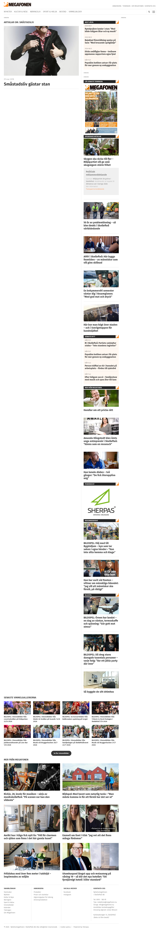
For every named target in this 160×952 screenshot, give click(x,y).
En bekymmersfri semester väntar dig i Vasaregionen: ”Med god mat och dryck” (99, 293)
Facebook (67, 892)
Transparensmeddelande (95, 189)
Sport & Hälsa (50, 11)
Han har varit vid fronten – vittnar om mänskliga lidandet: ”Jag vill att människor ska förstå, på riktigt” (101, 585)
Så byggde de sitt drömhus (99, 691)
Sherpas (86, 927)
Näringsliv (35, 11)
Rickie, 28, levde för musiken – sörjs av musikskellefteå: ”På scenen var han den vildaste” (27, 797)
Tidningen (126, 6)
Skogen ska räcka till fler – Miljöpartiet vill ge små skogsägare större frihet (98, 162)
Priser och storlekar (41, 895)
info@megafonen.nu (106, 905)
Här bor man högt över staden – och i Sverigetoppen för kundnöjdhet (100, 327)
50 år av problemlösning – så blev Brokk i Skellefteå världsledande (100, 225)
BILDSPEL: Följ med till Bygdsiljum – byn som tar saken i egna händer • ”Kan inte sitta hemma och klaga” (99, 548)
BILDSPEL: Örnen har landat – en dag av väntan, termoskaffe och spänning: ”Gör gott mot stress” (101, 622)
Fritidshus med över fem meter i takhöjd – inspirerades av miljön (27, 875)
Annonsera (116, 6)
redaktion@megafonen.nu (107, 902)
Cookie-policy (65, 927)
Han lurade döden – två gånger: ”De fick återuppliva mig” (99, 475)
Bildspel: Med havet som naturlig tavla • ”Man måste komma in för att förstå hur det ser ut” (88, 795)
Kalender (7, 908)
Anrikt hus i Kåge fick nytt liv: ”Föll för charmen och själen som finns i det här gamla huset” (30, 837)
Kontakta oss (150, 6)
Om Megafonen (137, 6)
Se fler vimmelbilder (61, 753)
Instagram (67, 895)
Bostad (62, 11)
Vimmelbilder (75, 11)
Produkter (37, 892)
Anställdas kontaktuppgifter (103, 907)
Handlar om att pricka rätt (98, 410)
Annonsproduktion (40, 900)
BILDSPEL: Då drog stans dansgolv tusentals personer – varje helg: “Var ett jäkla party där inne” (101, 659)
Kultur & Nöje (21, 11)
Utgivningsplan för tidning (43, 897)
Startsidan (8, 892)
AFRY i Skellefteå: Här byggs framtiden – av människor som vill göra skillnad (101, 259)
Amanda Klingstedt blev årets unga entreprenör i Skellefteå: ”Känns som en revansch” (100, 441)
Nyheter (8, 11)
